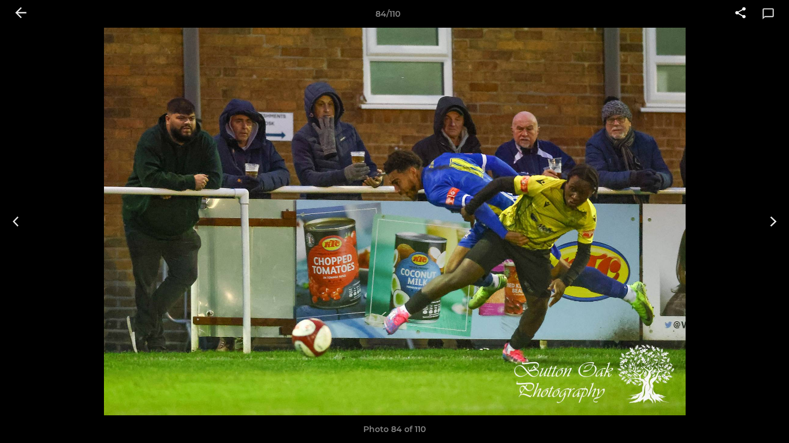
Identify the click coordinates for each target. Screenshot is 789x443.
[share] (740, 14)
